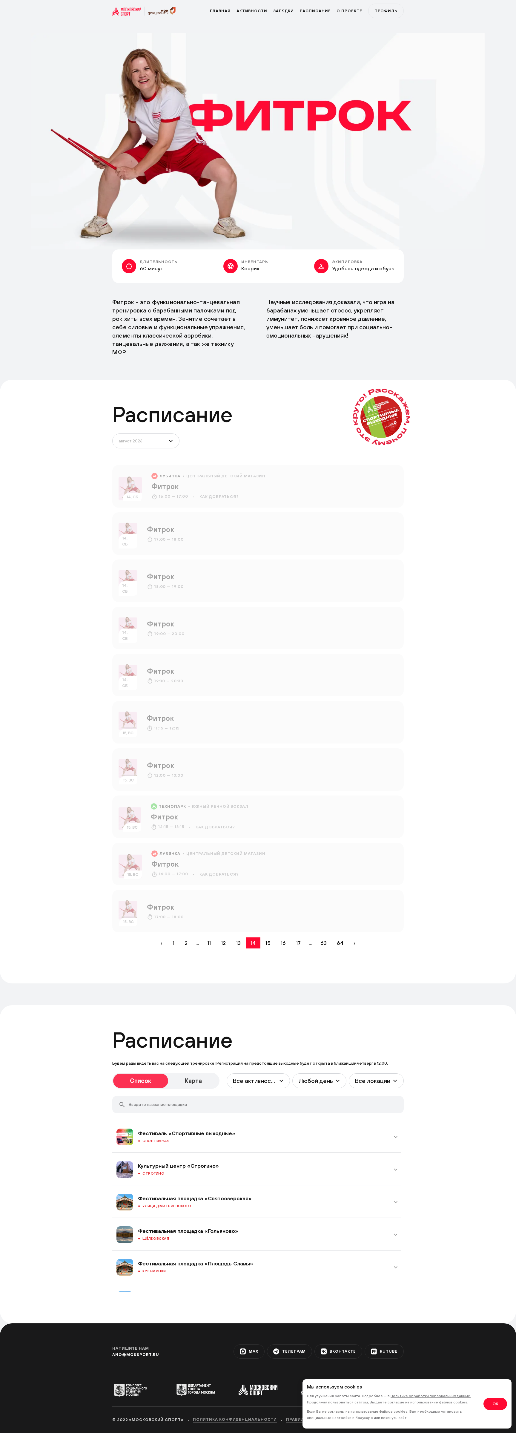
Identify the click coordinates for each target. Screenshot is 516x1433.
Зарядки (283, 11)
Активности (251, 11)
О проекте (349, 11)
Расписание (315, 11)
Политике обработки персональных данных (431, 1396)
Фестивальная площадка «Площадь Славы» (195, 1263)
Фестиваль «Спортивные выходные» (186, 1133)
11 (209, 943)
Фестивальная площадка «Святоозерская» (195, 1198)
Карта (193, 1080)
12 (223, 943)
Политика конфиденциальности (235, 1419)
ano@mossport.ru (135, 1354)
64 (340, 943)
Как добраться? (219, 496)
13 (238, 943)
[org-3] (258, 1389)
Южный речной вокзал (220, 806)
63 (323, 943)
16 (283, 943)
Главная (220, 11)
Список (140, 1080)
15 (268, 943)
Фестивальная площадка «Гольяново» (188, 1231)
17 (298, 943)
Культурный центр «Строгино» (178, 1166)
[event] (258, 486)
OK (495, 1403)
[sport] (128, 11)
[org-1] (133, 1390)
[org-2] (195, 1390)
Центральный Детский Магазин (225, 476)
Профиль (385, 11)
